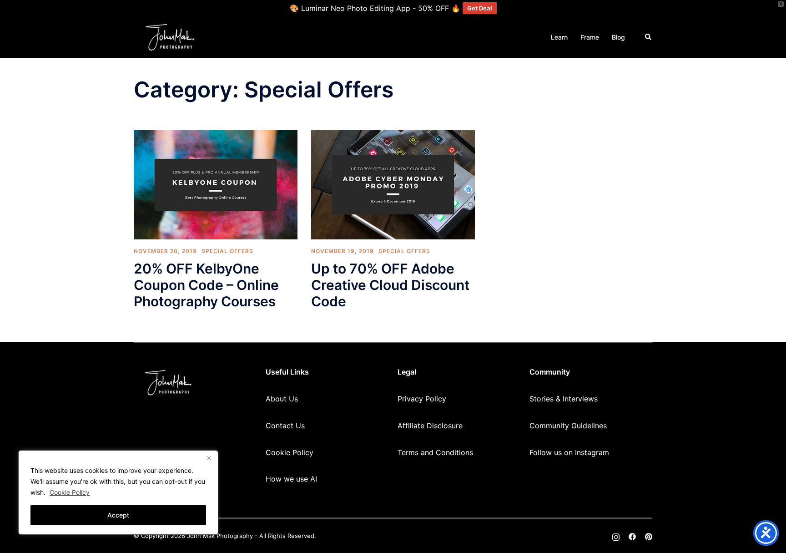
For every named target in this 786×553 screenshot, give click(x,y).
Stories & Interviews (563, 398)
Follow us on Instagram (569, 452)
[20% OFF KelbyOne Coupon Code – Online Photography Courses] (215, 183)
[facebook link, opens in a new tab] (632, 535)
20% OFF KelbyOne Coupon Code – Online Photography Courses (206, 284)
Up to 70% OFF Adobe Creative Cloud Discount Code (390, 284)
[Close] (208, 457)
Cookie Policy (70, 492)
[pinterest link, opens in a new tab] (648, 535)
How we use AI (291, 478)
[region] (118, 492)
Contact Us (285, 425)
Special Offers (227, 251)
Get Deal (479, 8)
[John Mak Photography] (170, 36)
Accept (118, 515)
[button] (648, 37)
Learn (559, 37)
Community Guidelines (568, 425)
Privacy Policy (422, 398)
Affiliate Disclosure (430, 425)
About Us (282, 398)
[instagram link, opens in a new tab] (616, 535)
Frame (589, 37)
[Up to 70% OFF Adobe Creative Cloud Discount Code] (393, 183)
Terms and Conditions (435, 452)
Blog (618, 37)
